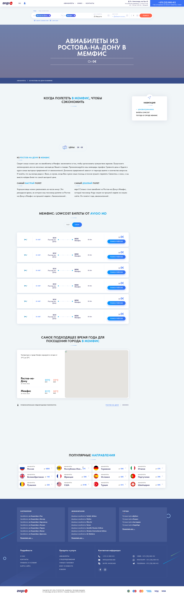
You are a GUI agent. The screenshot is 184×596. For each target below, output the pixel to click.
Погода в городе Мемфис (147, 115)
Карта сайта (25, 566)
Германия (105, 469)
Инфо (79, 3)
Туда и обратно (44, 10)
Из (34, 15)
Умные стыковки (66, 563)
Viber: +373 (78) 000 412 (146, 556)
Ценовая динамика (146, 109)
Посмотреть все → (26, 538)
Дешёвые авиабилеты (84, 516)
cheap (77, 224)
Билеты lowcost (143, 112)
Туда (34, 10)
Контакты (90, 3)
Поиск (146, 15)
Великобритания (35, 477)
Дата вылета (98, 14)
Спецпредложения (67, 559)
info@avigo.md (108, 560)
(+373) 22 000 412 (80, 592)
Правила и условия (28, 563)
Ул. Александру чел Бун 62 (139, 1)
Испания (105, 477)
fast (68, 224)
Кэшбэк (62, 569)
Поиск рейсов (116, 241)
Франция (68, 477)
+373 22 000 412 (108, 556)
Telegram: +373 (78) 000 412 (148, 563)
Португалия (144, 477)
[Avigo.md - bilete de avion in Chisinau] (22, 591)
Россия (30, 469)
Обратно (115, 14)
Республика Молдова (73, 469)
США (66, 485)
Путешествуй (130, 516)
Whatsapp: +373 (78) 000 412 (148, 560)
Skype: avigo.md (109, 563)
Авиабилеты (69, 3)
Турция (104, 485)
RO (20, 3)
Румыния (31, 485)
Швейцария (144, 485)
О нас (22, 556)
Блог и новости (66, 566)
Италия (141, 469)
